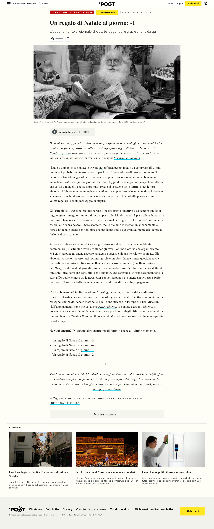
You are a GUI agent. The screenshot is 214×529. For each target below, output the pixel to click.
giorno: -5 (87, 340)
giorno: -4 (87, 345)
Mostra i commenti (107, 414)
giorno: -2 (87, 354)
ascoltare (96, 292)
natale (91, 398)
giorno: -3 (87, 350)
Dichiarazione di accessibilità (154, 509)
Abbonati (193, 3)
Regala (179, 3)
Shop (170, 3)
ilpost (81, 398)
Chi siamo (35, 509)
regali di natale (107, 398)
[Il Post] (107, 3)
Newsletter (19, 3)
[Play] (54, 131)
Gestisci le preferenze (91, 509)
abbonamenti (67, 398)
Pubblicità (52, 509)
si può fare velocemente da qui (132, 191)
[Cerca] (40, 4)
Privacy (67, 509)
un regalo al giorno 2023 (65, 403)
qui (101, 167)
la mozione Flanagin (127, 158)
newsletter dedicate (141, 253)
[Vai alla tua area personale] (205, 3)
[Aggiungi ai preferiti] (68, 38)
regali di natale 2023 (130, 398)
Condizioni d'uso (120, 509)
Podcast (31, 3)
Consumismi (107, 12)
